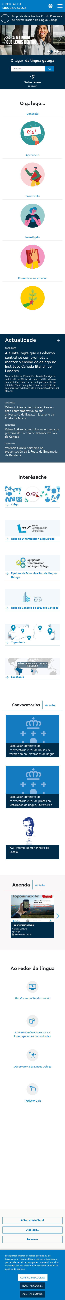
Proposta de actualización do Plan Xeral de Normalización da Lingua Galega (37, 18)
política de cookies (15, 1269)
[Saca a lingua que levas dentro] (32, 40)
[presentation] (5, 40)
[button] (60, 6)
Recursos (32, 1239)
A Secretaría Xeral (32, 1220)
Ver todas (50, 705)
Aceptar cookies (32, 1294)
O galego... (32, 1230)
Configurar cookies (32, 1278)
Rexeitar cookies (32, 1286)
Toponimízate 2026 (23, 925)
